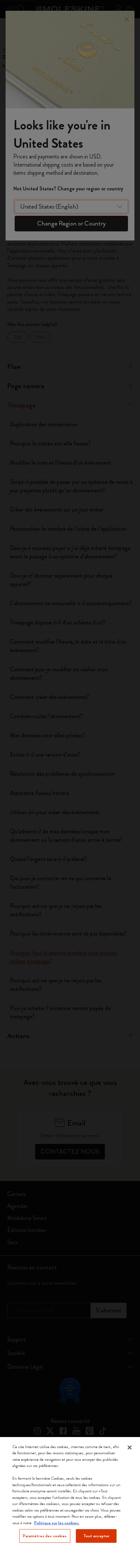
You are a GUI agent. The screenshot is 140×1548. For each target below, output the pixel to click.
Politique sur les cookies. (56, 1523)
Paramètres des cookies (45, 1536)
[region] (70, 1492)
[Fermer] (129, 1447)
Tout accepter (96, 1536)
